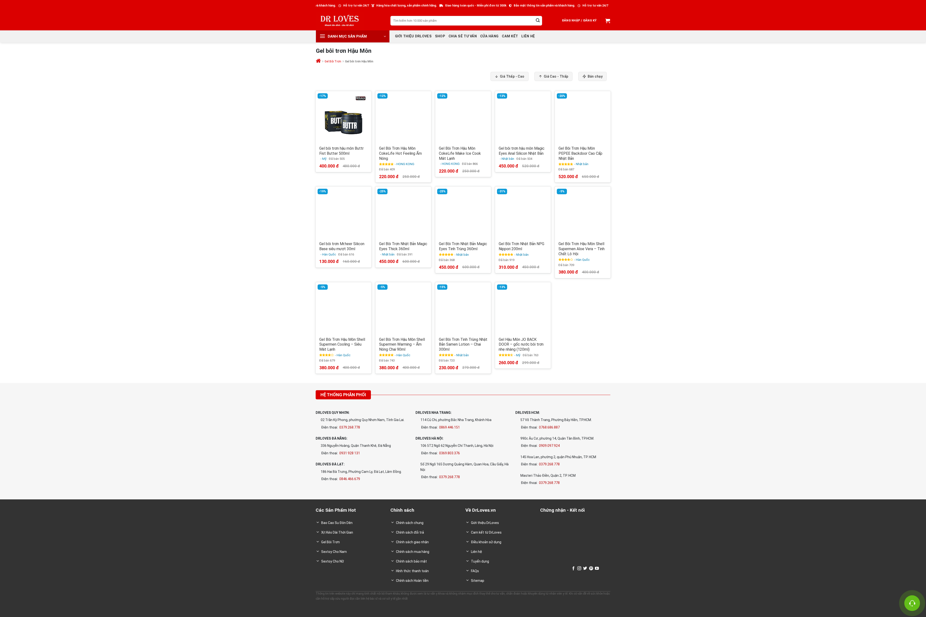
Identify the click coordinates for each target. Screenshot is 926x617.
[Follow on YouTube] (597, 568)
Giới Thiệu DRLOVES (413, 36)
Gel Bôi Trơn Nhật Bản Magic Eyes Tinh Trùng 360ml (463, 246)
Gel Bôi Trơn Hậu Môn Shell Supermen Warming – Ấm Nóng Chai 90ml (402, 344)
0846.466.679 (349, 479)
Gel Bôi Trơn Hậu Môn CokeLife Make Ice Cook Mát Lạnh (460, 153)
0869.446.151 (449, 427)
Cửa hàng (489, 36)
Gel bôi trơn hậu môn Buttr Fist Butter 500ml (341, 151)
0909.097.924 (549, 446)
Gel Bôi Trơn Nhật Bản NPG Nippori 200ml (521, 246)
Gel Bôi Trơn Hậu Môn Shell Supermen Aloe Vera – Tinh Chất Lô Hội (581, 248)
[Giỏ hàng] (607, 20)
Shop (440, 36)
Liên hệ (528, 36)
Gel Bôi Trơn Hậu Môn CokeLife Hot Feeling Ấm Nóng (400, 153)
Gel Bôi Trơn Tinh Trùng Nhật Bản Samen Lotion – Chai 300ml (463, 344)
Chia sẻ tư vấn (463, 36)
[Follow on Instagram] (579, 568)
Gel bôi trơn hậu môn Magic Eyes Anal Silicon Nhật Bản (522, 151)
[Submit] (538, 21)
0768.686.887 (549, 427)
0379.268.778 (349, 427)
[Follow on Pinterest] (591, 568)
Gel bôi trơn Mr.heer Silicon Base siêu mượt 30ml (341, 246)
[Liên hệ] (912, 603)
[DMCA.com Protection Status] (554, 568)
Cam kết (510, 36)
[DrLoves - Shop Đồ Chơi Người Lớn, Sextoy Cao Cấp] (340, 21)
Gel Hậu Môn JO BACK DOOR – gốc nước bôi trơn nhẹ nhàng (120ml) (521, 344)
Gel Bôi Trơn (333, 61)
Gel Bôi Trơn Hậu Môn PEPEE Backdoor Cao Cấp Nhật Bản (580, 153)
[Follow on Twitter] (585, 568)
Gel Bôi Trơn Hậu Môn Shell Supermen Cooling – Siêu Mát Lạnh (342, 344)
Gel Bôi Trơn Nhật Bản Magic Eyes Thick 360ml (403, 246)
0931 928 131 (349, 453)
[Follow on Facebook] (573, 568)
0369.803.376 (449, 453)
